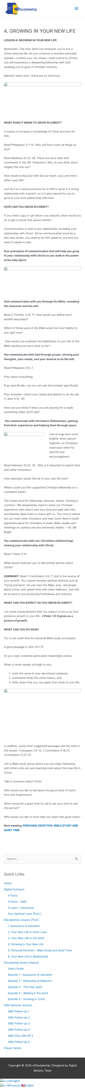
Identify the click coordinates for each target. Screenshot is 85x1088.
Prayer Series (12, 1048)
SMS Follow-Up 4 (19, 1029)
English (15, 1080)
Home (7, 883)
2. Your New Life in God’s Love (27, 932)
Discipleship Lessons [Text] (21, 919)
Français (15, 1085)
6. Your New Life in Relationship (28, 956)
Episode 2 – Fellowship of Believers (30, 980)
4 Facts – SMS (17, 901)
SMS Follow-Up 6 (19, 1041)
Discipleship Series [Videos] (21, 962)
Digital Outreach (14, 889)
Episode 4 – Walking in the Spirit (28, 993)
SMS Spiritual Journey (18, 1005)
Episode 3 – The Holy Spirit (25, 987)
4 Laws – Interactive (21, 907)
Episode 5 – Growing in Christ (26, 999)
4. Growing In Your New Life (25, 944)
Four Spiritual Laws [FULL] (25, 913)
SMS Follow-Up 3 (19, 1023)
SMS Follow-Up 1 (18, 1011)
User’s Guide (16, 968)
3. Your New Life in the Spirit (26, 938)
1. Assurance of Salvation (24, 926)
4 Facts (13, 895)
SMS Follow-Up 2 (19, 1017)
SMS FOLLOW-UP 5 (20, 1035)
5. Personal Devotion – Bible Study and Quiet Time (40, 950)
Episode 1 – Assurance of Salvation (30, 974)
